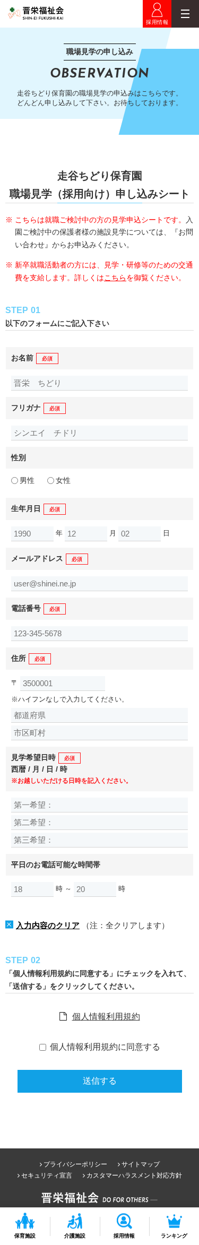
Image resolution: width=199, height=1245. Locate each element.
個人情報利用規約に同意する (105, 1046)
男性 (27, 480)
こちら (115, 277)
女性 (63, 480)
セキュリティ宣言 (46, 1175)
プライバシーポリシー (75, 1164)
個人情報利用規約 (106, 1016)
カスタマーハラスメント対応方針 (134, 1175)
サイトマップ (141, 1164)
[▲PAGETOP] (179, 1191)
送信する (100, 1080)
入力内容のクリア (48, 925)
